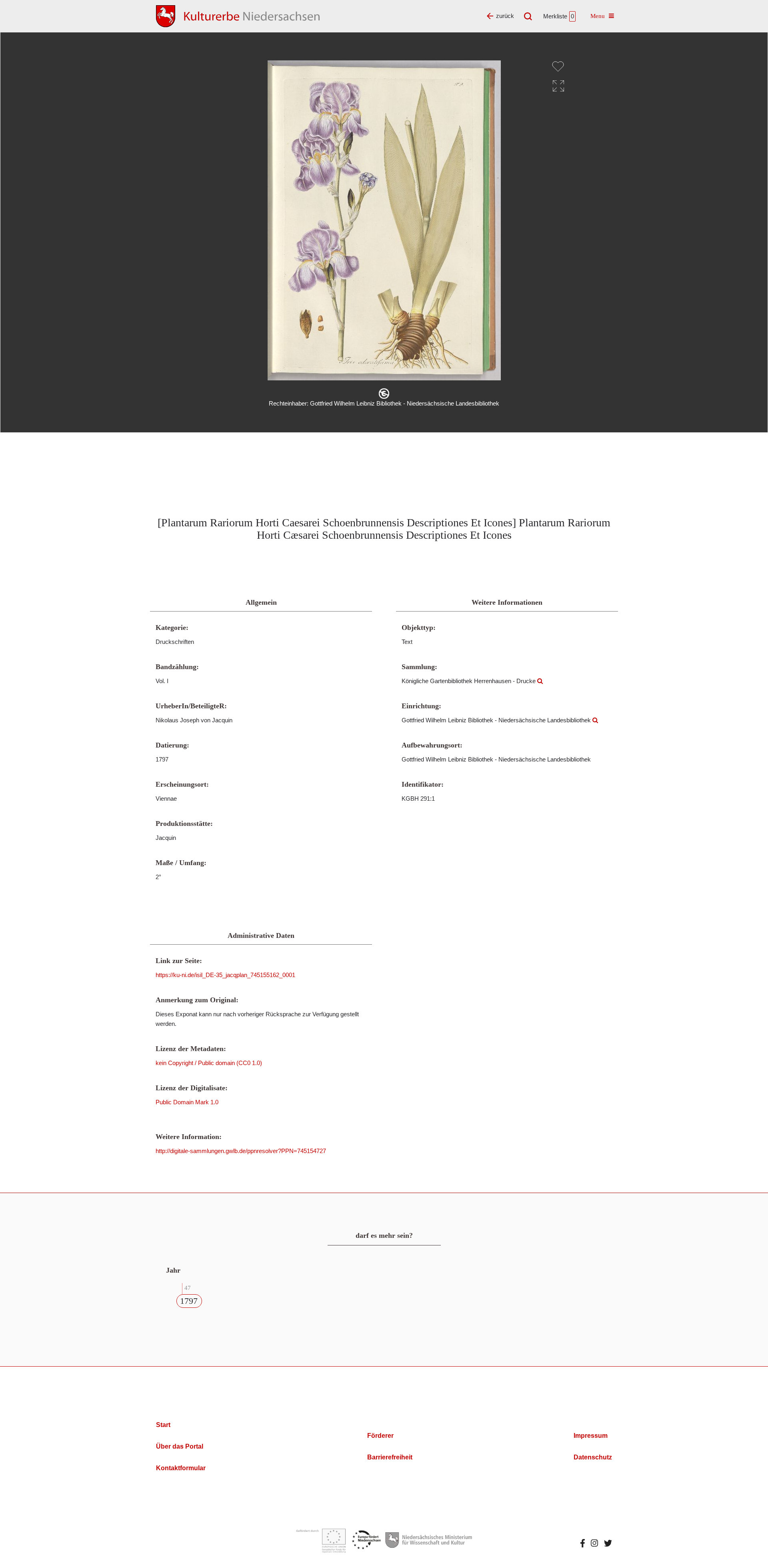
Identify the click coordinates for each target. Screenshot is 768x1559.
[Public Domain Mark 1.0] (384, 393)
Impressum (591, 1435)
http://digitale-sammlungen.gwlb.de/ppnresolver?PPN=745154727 (241, 1150)
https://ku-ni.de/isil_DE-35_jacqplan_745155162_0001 (225, 974)
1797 (189, 1301)
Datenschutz (593, 1457)
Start (163, 1424)
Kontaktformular (181, 1468)
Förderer (380, 1435)
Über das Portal (179, 1446)
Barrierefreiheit (389, 1457)
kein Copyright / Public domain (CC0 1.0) (209, 1062)
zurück (505, 15)
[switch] (558, 66)
